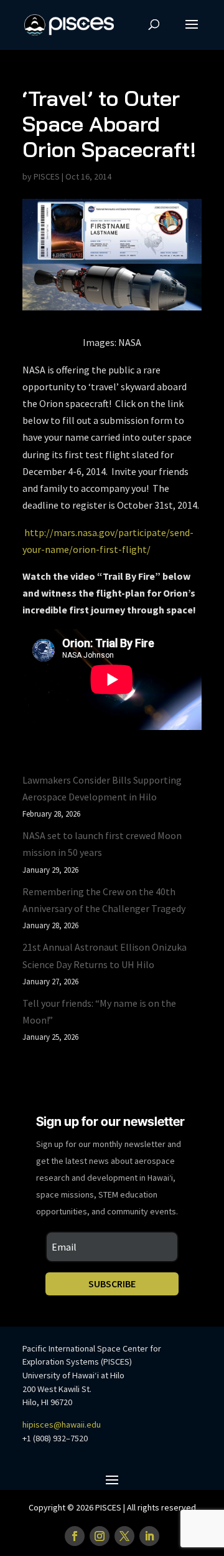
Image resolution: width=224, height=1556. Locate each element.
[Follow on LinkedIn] (149, 1536)
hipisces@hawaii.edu (61, 1424)
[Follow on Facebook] (75, 1536)
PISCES (47, 176)
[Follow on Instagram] (100, 1536)
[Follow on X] (124, 1536)
